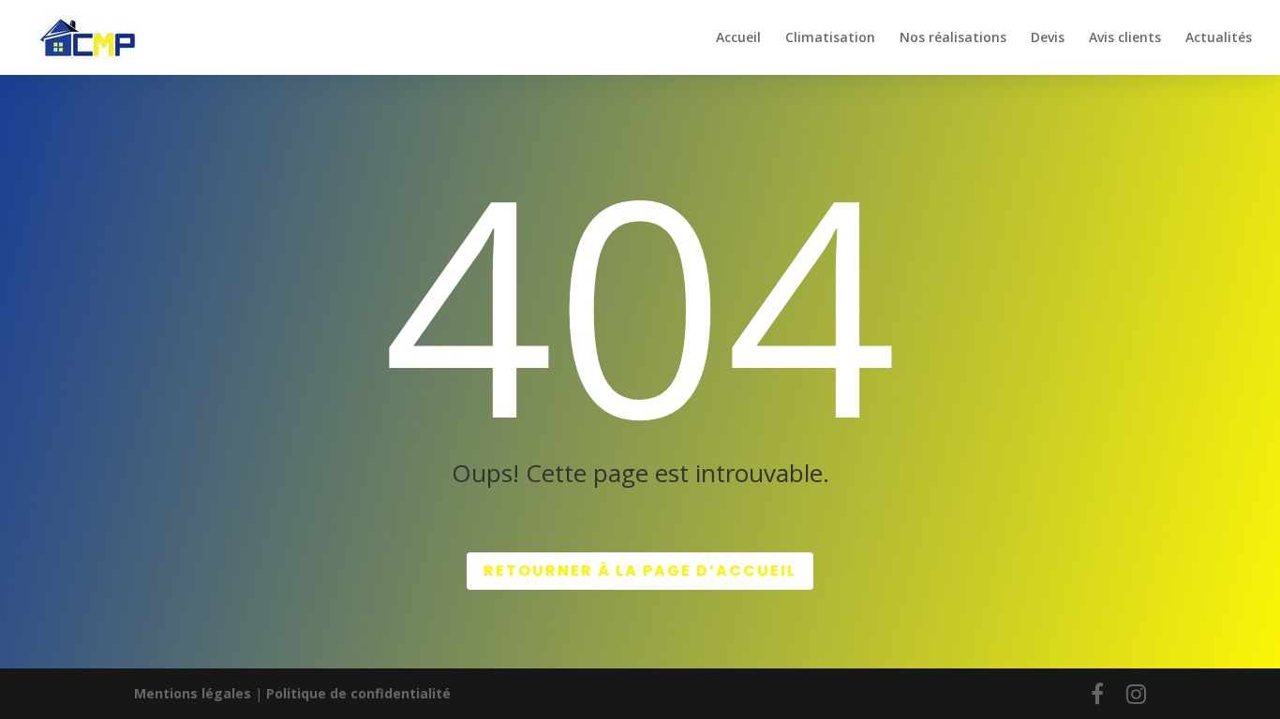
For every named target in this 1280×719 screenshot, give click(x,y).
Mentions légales (192, 693)
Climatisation (830, 38)
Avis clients (1125, 38)
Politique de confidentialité (358, 693)
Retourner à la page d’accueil (640, 570)
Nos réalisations (953, 38)
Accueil (738, 38)
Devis (1047, 38)
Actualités (1218, 38)
